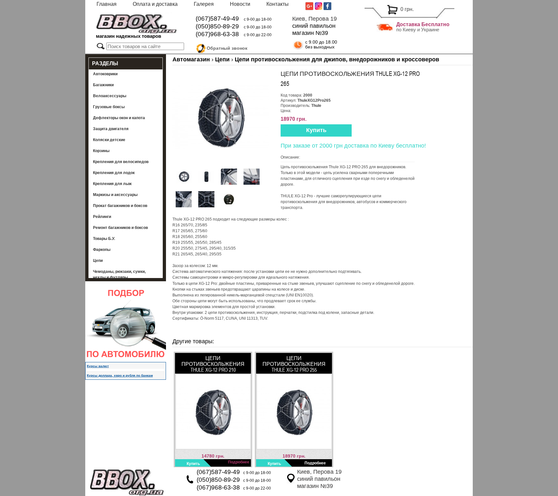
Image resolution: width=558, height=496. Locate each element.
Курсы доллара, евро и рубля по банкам (120, 375)
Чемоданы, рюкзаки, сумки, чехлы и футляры (119, 274)
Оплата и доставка (155, 4)
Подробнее (238, 462)
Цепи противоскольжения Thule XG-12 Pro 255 (294, 364)
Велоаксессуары (109, 96)
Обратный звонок (227, 48)
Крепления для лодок (114, 172)
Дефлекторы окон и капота (119, 118)
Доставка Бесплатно (423, 24)
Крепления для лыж (112, 183)
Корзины (101, 151)
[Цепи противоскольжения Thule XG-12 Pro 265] (220, 164)
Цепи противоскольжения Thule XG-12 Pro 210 (212, 364)
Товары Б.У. (104, 238)
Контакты (277, 4)
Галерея (204, 4)
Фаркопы (101, 249)
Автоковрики (105, 74)
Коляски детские (109, 140)
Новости (240, 4)
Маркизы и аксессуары (115, 194)
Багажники (103, 85)
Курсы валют (98, 366)
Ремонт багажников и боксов (120, 227)
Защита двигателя (111, 129)
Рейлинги (102, 216)
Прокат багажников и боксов (120, 205)
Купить (316, 130)
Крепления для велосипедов (121, 162)
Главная (107, 4)
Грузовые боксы (109, 107)
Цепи (98, 260)
